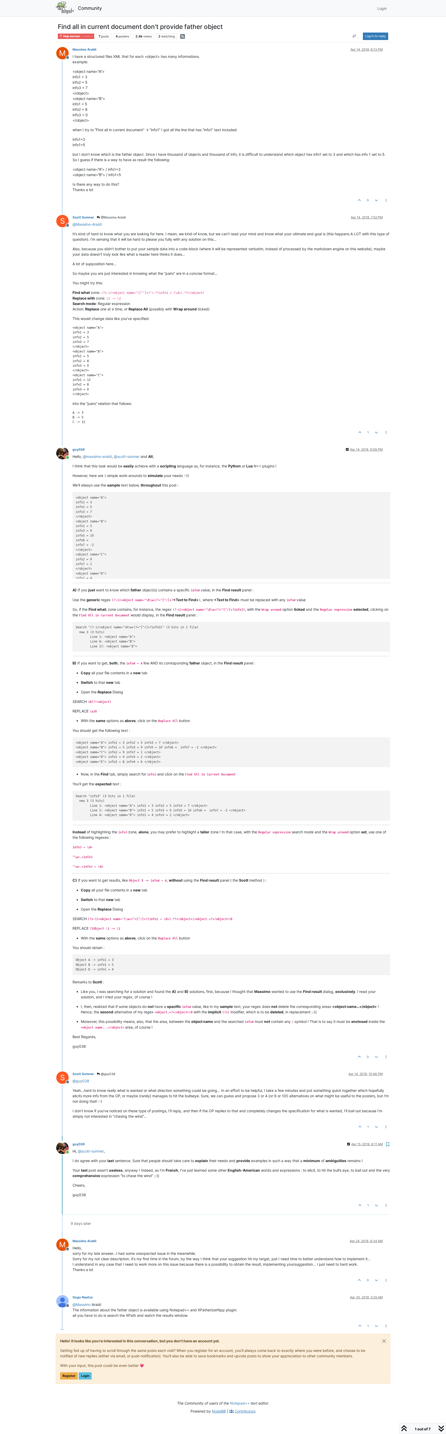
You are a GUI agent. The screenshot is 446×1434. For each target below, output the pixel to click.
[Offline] (64, 1300)
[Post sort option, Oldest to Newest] (354, 36)
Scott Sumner (83, 217)
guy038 (79, 449)
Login (85, 1376)
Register (68, 1376)
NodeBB (219, 1411)
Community (90, 8)
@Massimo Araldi (113, 217)
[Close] (384, 1341)
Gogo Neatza (83, 1297)
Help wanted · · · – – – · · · (77, 36)
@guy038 (107, 1074)
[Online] (64, 453)
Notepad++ (240, 1403)
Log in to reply (375, 36)
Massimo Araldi (84, 49)
